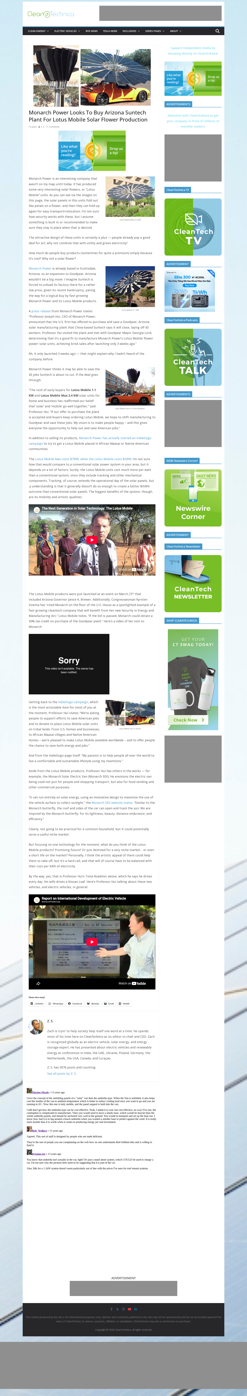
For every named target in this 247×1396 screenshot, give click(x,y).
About (174, 31)
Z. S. (43, 126)
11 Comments (52, 126)
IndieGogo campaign (73, 702)
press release (41, 311)
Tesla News (110, 31)
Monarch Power (40, 268)
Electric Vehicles (65, 31)
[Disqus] (92, 1129)
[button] (47, 31)
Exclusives (129, 31)
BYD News (92, 31)
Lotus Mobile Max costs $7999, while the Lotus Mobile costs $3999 (83, 459)
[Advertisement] (160, 13)
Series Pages (153, 31)
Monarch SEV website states (112, 803)
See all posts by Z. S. (61, 1073)
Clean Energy (36, 31)
